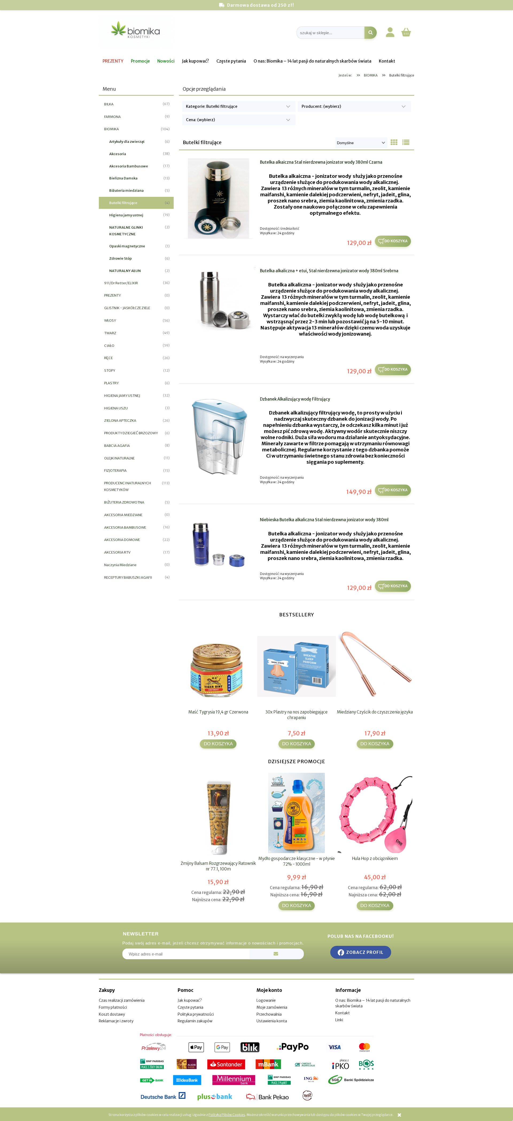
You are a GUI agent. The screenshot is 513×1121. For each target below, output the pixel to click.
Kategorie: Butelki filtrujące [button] (211, 106)
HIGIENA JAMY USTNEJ (122, 395)
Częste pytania (190, 1007)
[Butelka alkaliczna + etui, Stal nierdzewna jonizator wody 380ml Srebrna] (218, 301)
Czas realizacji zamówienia (122, 1000)
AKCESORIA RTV (117, 552)
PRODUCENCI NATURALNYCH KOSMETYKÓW (127, 486)
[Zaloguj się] (390, 33)
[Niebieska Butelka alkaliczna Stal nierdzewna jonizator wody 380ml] (218, 543)
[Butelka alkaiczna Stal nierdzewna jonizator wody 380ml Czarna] (218, 198)
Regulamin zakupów (195, 1021)
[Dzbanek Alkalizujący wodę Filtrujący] (218, 435)
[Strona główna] (136, 33)
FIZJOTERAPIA (115, 470)
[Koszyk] (406, 36)
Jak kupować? (190, 1000)
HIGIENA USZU (116, 408)
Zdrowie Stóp (120, 258)
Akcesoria (117, 154)
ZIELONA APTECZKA (120, 420)
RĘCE (108, 358)
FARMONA (112, 116)
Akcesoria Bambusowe (128, 166)
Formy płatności (113, 1007)
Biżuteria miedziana (126, 190)
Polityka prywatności (196, 1014)
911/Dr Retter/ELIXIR (121, 283)
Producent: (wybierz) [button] (321, 106)
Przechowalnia (269, 1014)
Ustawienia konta (271, 1021)
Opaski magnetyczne (127, 246)
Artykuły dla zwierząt (127, 141)
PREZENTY (112, 295)
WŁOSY (110, 320)
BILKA (109, 104)
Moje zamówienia (271, 1007)
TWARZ (110, 333)
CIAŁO (109, 345)
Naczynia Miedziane (120, 565)
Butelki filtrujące (123, 203)
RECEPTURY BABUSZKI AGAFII (128, 577)
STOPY (109, 370)
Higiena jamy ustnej (126, 215)
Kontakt (342, 1013)
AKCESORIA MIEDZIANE (123, 515)
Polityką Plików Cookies (226, 1115)
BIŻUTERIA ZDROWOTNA (124, 502)
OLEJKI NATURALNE (119, 458)
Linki (339, 1020)
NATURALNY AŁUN (125, 270)
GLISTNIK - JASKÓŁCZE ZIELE (127, 308)
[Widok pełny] (405, 142)
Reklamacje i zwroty (116, 1021)
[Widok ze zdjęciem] (394, 142)
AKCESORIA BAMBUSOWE (125, 527)
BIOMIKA (111, 129)
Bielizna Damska (123, 178)
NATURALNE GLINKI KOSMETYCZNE (126, 230)
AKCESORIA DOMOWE (122, 540)
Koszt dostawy (112, 1014)
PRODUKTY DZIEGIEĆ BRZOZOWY (131, 433)
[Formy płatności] (256, 1067)
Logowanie (266, 1000)
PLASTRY (111, 383)
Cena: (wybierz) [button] (200, 119)
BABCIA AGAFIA (117, 445)
